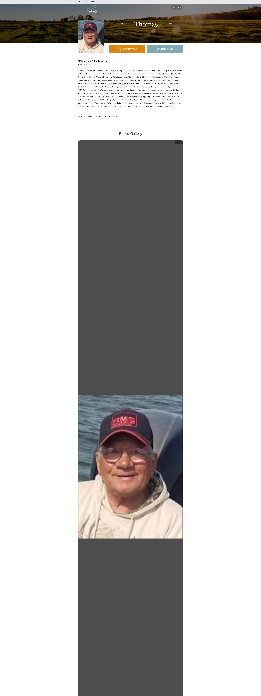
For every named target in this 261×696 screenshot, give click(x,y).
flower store (115, 116)
